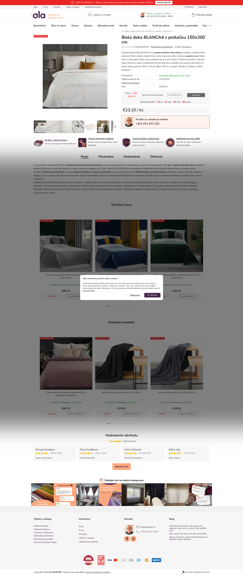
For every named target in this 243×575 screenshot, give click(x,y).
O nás (45, 7)
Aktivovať (196, 95)
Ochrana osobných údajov (45, 542)
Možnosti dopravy (42, 529)
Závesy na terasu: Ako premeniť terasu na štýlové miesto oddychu (188, 538)
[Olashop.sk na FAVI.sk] (88, 560)
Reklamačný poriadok (43, 539)
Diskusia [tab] (156, 157)
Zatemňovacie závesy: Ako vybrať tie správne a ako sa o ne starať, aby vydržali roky (187, 528)
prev (36, 262)
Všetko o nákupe (72, 7)
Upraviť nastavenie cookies (98, 572)
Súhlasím (153, 295)
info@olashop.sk (147, 527)
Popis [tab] (85, 157)
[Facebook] (127, 539)
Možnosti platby (41, 526)
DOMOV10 (175, 95)
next (207, 262)
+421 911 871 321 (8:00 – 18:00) (159, 16)
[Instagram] (133, 539)
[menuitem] (39, 25)
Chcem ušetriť (164, 2)
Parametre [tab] (106, 157)
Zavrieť (139, 132)
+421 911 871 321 (148, 124)
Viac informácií (89, 290)
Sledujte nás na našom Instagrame (124, 480)
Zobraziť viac (121, 466)
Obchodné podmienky (44, 536)
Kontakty (56, 7)
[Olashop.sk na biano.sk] (101, 560)
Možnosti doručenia (130, 83)
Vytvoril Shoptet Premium (197, 572)
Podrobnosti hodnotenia (162, 46)
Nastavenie (135, 295)
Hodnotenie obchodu (93, 7)
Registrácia (202, 7)
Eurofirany (186, 46)
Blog (35, 7)
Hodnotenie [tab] (132, 157)
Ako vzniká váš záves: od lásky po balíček (188, 534)
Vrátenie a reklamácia (43, 533)
